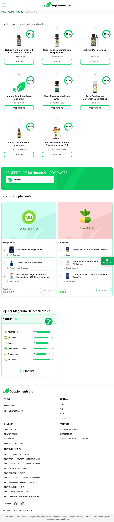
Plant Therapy (58, 103)
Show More (47, 290)
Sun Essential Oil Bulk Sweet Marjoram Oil (57, 144)
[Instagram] (23, 504)
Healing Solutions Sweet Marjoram (19, 97)
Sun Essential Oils (58, 149)
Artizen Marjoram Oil (94, 50)
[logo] (59, 5)
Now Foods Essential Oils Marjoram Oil (57, 51)
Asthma (17, 179)
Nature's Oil (20, 57)
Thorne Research (72, 268)
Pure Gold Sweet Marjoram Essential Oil (95, 97)
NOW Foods (58, 57)
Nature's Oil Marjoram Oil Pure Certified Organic (19, 51)
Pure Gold (96, 103)
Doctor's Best (14, 281)
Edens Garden (20, 149)
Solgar (68, 255)
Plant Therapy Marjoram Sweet (57, 97)
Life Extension (15, 255)
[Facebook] (15, 504)
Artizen (96, 57)
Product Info (19, 62)
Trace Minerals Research (19, 268)
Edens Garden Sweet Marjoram (19, 144)
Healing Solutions (20, 103)
